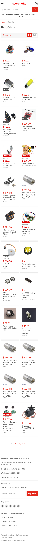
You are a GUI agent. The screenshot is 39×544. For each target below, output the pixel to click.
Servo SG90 (26, 63)
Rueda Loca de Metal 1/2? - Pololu (10, 327)
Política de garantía (22, 535)
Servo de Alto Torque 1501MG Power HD (28, 428)
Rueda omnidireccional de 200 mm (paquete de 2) (9, 295)
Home (3, 22)
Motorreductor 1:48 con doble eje (29, 99)
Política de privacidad (7, 535)
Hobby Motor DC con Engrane (9, 164)
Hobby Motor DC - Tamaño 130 (9, 99)
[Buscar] (35, 9)
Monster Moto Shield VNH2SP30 (28, 127)
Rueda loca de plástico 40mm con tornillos (28, 331)
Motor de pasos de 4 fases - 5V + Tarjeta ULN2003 (28, 232)
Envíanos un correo (7, 517)
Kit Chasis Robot (28, 163)
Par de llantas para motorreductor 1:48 (29, 265)
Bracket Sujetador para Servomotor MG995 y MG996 (9, 198)
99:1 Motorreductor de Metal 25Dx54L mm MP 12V (29, 362)
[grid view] (29, 35)
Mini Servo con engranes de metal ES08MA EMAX (9, 232)
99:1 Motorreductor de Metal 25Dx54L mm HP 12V (29, 195)
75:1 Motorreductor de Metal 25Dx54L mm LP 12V (10, 394)
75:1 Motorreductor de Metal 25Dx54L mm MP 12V (10, 362)
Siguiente (22, 444)
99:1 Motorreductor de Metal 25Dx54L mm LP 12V (29, 394)
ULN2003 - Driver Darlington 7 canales (28, 295)
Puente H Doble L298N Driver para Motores (9, 65)
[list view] (34, 35)
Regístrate (32, 494)
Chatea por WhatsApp (8, 521)
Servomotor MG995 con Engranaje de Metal (9, 131)
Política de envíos (6, 537)
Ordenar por (7, 35)
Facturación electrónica (9, 525)
